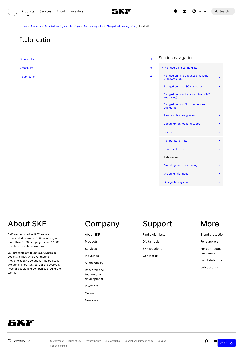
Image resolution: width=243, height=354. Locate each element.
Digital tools (151, 241)
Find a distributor (155, 234)
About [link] (61, 11)
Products (36, 26)
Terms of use (74, 340)
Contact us (150, 255)
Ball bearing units (93, 26)
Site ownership (113, 340)
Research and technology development (94, 274)
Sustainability (94, 263)
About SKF (92, 234)
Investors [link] (76, 11)
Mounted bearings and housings (62, 26)
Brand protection (212, 234)
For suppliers (209, 241)
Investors (91, 286)
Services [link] (45, 11)
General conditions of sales (138, 340)
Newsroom (92, 300)
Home (23, 26)
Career (89, 293)
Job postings (210, 267)
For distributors (211, 260)
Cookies (161, 340)
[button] (176, 11)
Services (91, 248)
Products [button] (28, 11)
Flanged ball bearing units (121, 26)
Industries (92, 255)
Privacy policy (93, 340)
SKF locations (152, 248)
